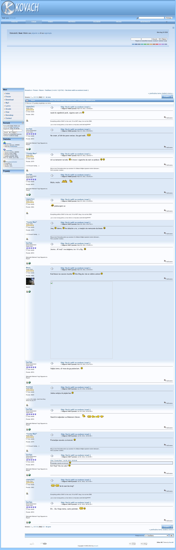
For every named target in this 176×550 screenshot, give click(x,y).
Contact (8, 118)
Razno (41, 90)
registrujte (48, 33)
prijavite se (36, 33)
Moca (28, 268)
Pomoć (50, 22)
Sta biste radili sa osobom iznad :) (77, 90)
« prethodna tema (154, 93)
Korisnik (6, 123)
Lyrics (7, 106)
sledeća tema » (167, 93)
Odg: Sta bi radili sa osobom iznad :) (75, 107)
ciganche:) (30, 106)
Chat (7, 112)
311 (37, 97)
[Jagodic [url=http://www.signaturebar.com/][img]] (29, 292)
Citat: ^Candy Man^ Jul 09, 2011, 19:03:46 (63, 460)
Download (9, 100)
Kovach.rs (28, 90)
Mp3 (7, 103)
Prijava (118, 22)
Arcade (13, 18)
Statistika (7, 139)
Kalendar (96, 22)
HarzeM (171, 542)
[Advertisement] (88, 67)
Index (7, 93)
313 (43, 97)
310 (34, 97)
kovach (96, 546)
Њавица (29, 387)
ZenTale (29, 129)
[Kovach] (29, 149)
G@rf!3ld (60, 90)
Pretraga (71, 22)
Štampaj (167, 96)
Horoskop (9, 115)
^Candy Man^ (31, 153)
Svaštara (48, 90)
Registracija (145, 22)
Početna (14, 22)
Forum (33, 22)
